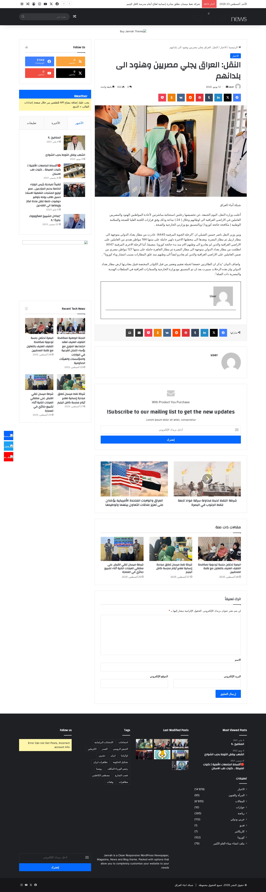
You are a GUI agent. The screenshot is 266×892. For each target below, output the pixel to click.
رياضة (241, 813)
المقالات (240, 801)
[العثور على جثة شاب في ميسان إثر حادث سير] (162, 754)
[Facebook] (8, 435)
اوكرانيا (124, 755)
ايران (113, 755)
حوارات (240, 807)
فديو (242, 825)
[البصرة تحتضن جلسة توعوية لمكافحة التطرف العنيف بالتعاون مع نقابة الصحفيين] (219, 549)
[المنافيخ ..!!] (74, 142)
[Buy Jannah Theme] (133, 31)
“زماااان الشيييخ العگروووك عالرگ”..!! (45, 218)
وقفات (110, 781)
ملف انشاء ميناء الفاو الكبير (229, 843)
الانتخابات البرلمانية (103, 742)
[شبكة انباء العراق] (218, 16)
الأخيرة (56, 123)
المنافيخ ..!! (54, 137)
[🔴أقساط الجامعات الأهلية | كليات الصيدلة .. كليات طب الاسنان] (74, 170)
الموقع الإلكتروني (159, 676)
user (231, 86)
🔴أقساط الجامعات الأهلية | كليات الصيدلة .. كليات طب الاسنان (44, 169)
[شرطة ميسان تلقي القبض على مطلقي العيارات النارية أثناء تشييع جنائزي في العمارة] (122, 549)
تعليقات (31, 123)
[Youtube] (8, 456)
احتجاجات (123, 742)
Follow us (66, 730)
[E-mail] (234, 316)
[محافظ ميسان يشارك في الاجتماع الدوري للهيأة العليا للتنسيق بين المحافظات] (144, 754)
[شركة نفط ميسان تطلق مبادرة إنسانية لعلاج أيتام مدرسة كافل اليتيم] (170, 549)
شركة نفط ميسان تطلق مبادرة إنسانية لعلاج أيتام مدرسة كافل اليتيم (174, 568)
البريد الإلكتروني (232, 676)
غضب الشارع (121, 775)
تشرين (102, 755)
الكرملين (92, 748)
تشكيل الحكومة (120, 762)
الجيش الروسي (120, 748)
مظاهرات (123, 781)
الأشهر (79, 123)
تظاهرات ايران (100, 762)
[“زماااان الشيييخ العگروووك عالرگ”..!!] (74, 221)
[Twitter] (8, 446)
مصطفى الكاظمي (101, 775)
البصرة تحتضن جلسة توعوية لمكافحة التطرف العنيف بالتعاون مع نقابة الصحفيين (219, 568)
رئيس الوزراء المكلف (117, 768)
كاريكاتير (240, 831)
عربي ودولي (238, 819)
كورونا (241, 837)
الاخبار (223, 47)
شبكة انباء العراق (184, 885)
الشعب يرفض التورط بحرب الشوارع (65, 154)
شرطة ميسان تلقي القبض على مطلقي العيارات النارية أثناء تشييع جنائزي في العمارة (124, 568)
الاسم (238, 659)
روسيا (99, 768)
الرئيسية (234, 47)
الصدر (104, 748)
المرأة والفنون (237, 795)
